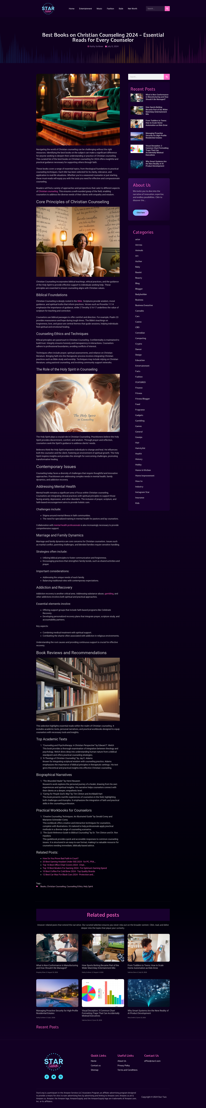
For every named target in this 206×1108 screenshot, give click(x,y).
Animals (139, 250)
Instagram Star (142, 492)
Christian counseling (48, 191)
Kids (137, 503)
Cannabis (139, 310)
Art (137, 255)
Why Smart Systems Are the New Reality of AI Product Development (156, 163)
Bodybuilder (141, 294)
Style (121, 8)
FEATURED (140, 382)
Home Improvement (144, 475)
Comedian (140, 332)
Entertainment (85, 8)
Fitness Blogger (142, 398)
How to (138, 481)
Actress (138, 244)
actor (137, 239)
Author (138, 261)
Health (138, 453)
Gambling (139, 420)
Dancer (138, 349)
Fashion (110, 8)
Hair (137, 442)
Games (138, 426)
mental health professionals (67, 525)
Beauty (138, 277)
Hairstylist (140, 448)
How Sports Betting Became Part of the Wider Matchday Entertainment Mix (157, 110)
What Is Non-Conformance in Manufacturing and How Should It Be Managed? (157, 97)
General (139, 431)
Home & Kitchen (143, 470)
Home (71, 8)
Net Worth (132, 8)
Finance (138, 387)
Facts (137, 371)
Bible (79, 301)
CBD (137, 327)
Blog (137, 283)
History (138, 459)
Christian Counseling (56, 886)
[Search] (167, 8)
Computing (140, 338)
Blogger (139, 288)
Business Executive (144, 305)
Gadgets (139, 415)
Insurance (139, 497)
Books (43, 886)
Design (138, 354)
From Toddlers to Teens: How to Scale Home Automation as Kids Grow (156, 122)
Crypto (138, 343)
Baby (137, 266)
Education (140, 360)
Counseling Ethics (75, 886)
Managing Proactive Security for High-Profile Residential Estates (156, 135)
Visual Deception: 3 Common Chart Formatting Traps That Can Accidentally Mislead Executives (157, 150)
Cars (137, 316)
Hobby (138, 464)
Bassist (138, 272)
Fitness (138, 393)
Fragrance (140, 409)
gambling (109, 593)
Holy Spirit (88, 886)
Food (137, 404)
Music (99, 8)
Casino (138, 321)
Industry (139, 486)
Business (139, 299)
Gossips (138, 437)
